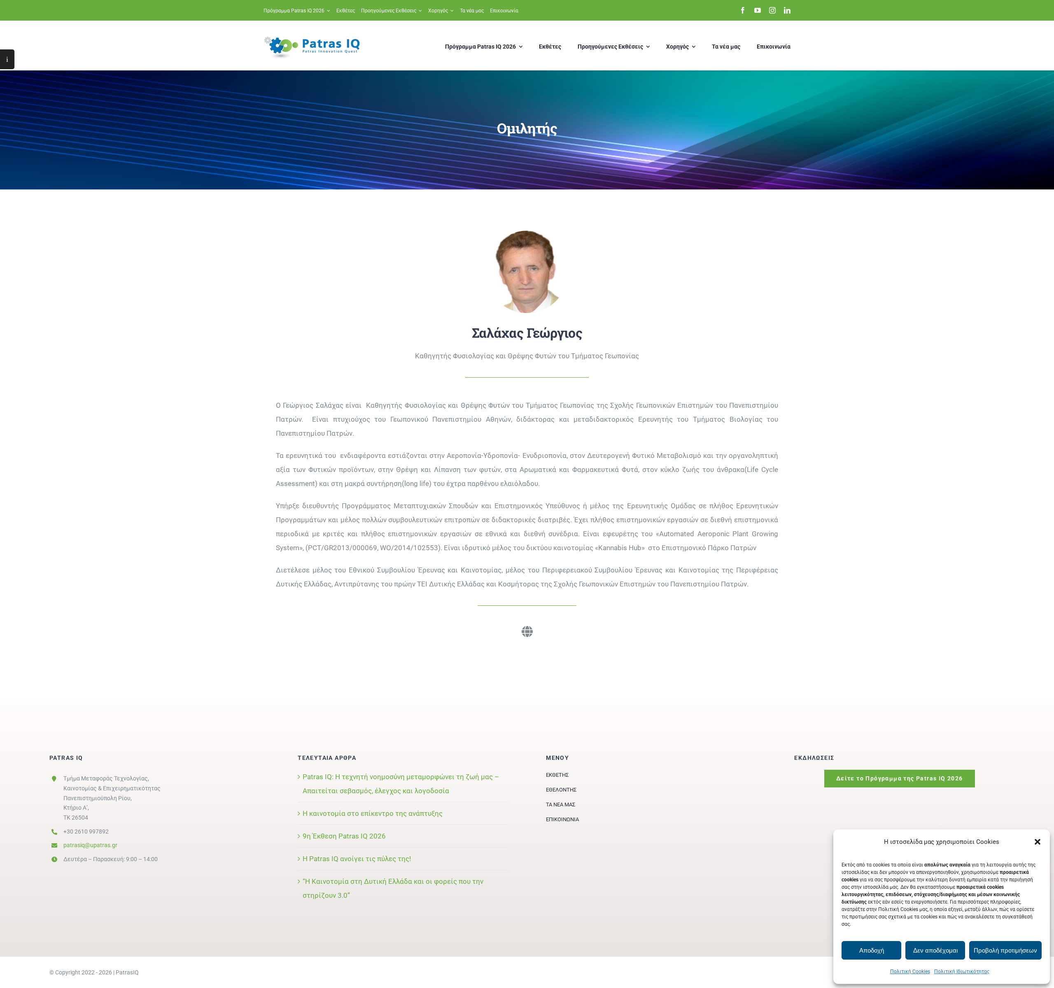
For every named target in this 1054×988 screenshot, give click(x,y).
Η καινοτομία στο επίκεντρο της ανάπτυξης (373, 813)
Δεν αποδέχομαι (935, 950)
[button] (1037, 842)
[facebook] (742, 10)
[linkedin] (787, 10)
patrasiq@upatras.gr (90, 845)
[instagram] (772, 10)
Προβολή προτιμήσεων (1005, 950)
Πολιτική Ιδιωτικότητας (961, 971)
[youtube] (757, 10)
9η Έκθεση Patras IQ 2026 (344, 836)
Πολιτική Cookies (910, 971)
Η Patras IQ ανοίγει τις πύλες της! (357, 859)
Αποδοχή (871, 950)
